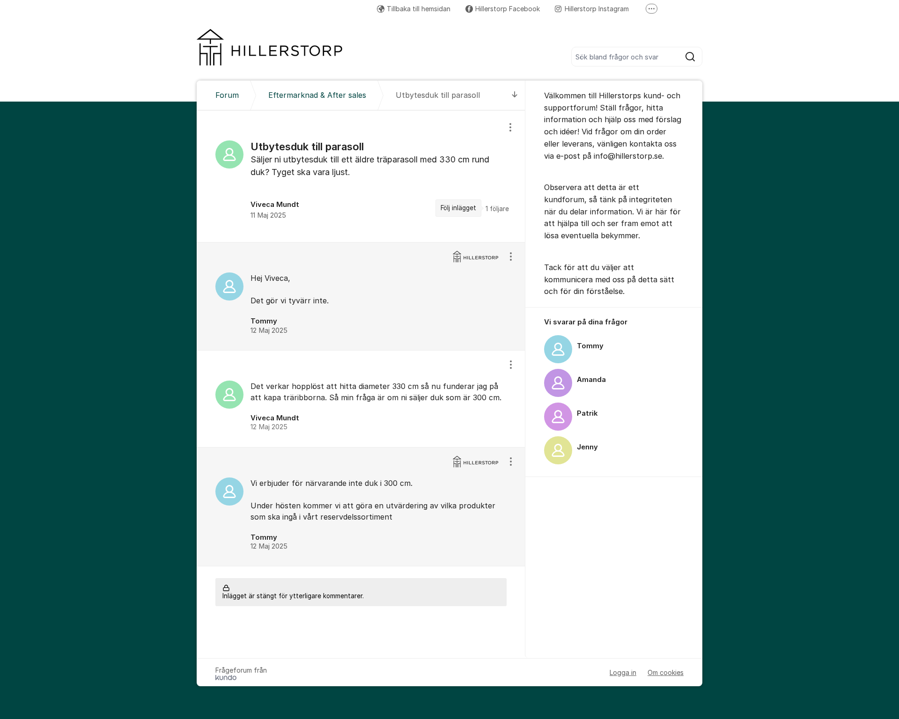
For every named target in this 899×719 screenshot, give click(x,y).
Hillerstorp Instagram (597, 9)
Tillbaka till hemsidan (418, 9)
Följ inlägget (458, 208)
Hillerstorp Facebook (507, 9)
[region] (361, 176)
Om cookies (666, 672)
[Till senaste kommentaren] (514, 95)
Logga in (623, 672)
